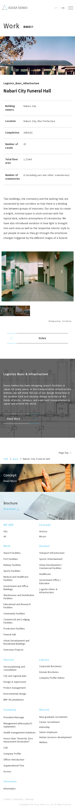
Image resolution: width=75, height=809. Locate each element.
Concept (45, 524)
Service (8, 659)
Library (44, 659)
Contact (7, 799)
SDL (5, 531)
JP (56, 8)
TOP (5, 459)
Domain (44, 545)
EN (63, 8)
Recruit (44, 709)
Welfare (43, 742)
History (43, 531)
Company (9, 709)
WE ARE (8, 524)
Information (10, 781)
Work (15, 459)
